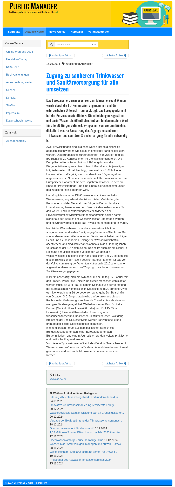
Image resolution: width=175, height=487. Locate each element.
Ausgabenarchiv (16, 140)
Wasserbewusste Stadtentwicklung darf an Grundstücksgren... (87, 412)
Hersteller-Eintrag (17, 59)
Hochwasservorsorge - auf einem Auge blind (76, 440)
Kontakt (10, 97)
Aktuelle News (34, 31)
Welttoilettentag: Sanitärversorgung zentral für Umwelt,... (84, 451)
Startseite (14, 31)
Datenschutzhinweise (19, 120)
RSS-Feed (12, 67)
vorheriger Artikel (62, 55)
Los (94, 44)
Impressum (12, 113)
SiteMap (11, 105)
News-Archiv (57, 31)
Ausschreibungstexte (19, 82)
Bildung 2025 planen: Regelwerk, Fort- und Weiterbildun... (85, 397)
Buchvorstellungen (17, 74)
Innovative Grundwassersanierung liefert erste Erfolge (82, 405)
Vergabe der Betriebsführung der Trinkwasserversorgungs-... (86, 420)
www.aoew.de (58, 379)
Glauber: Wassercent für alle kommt (71, 428)
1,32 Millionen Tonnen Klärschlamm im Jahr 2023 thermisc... (86, 432)
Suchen (11, 90)
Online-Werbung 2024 (19, 51)
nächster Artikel (114, 55)
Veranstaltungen (99, 31)
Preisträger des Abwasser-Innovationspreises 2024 (80, 459)
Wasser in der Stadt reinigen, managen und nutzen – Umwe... (87, 444)
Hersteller (77, 31)
